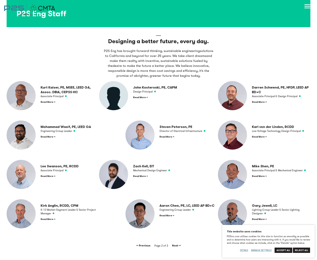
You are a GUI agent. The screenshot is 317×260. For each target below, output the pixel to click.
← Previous (143, 245)
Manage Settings (261, 250)
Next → (176, 245)
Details (244, 250)
